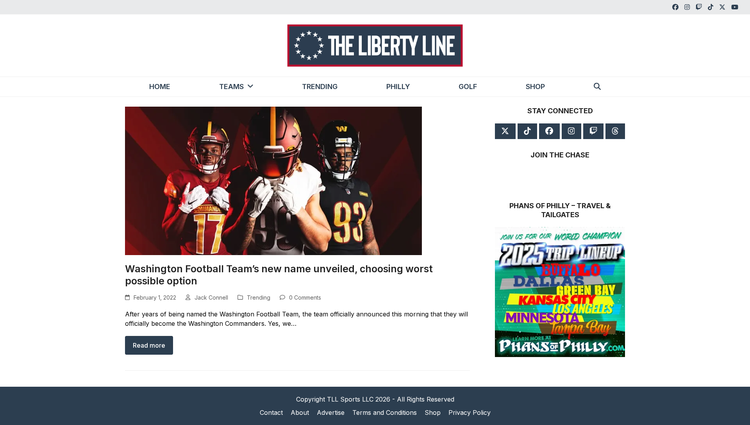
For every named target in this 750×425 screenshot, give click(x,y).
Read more (149, 345)
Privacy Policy (469, 412)
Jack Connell (211, 297)
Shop (433, 412)
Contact (271, 412)
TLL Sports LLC (350, 399)
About (300, 412)
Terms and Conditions (384, 412)
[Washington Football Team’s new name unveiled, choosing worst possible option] (273, 180)
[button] (597, 86)
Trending (258, 297)
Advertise (331, 412)
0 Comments (305, 297)
